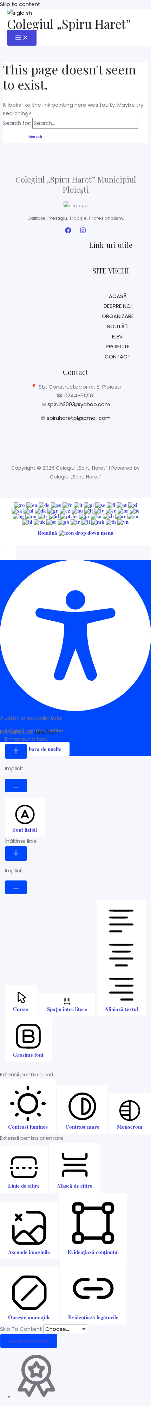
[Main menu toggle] (22, 38)
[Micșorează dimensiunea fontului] (16, 785)
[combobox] (75, 522)
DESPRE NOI (118, 306)
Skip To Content (22, 1329)
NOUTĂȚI (118, 326)
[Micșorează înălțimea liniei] (16, 887)
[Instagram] (83, 231)
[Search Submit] (11, 136)
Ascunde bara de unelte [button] (34, 749)
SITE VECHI (110, 270)
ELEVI (118, 336)
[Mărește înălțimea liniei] (16, 853)
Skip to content (20, 4)
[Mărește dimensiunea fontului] (16, 751)
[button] (8, 553)
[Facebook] (68, 231)
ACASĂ (118, 296)
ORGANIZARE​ (118, 316)
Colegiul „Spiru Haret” (69, 23)
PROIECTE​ (118, 346)
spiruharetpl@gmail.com (78, 418)
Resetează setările (29, 1341)
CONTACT (118, 356)
